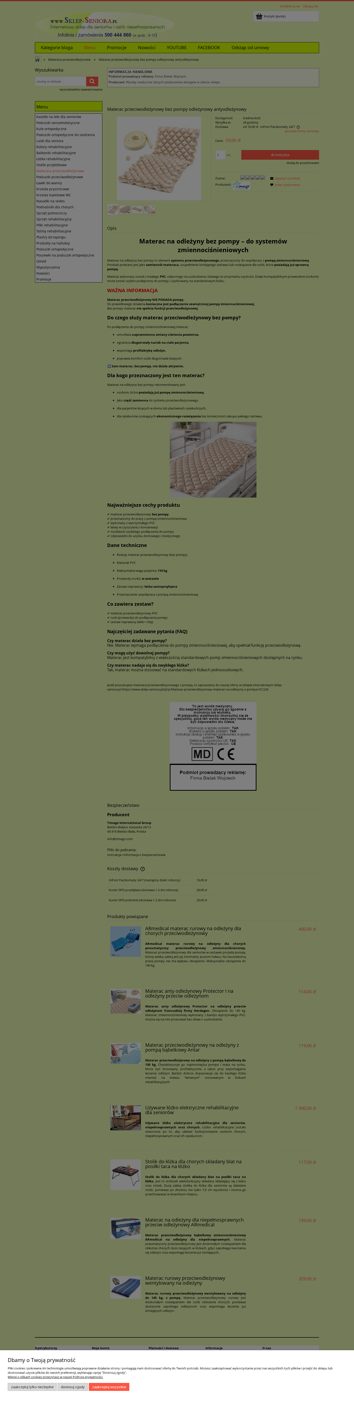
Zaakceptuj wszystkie (109, 1387)
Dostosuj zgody (73, 1387)
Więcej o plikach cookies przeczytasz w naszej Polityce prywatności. (55, 1377)
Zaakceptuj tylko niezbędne (32, 1387)
